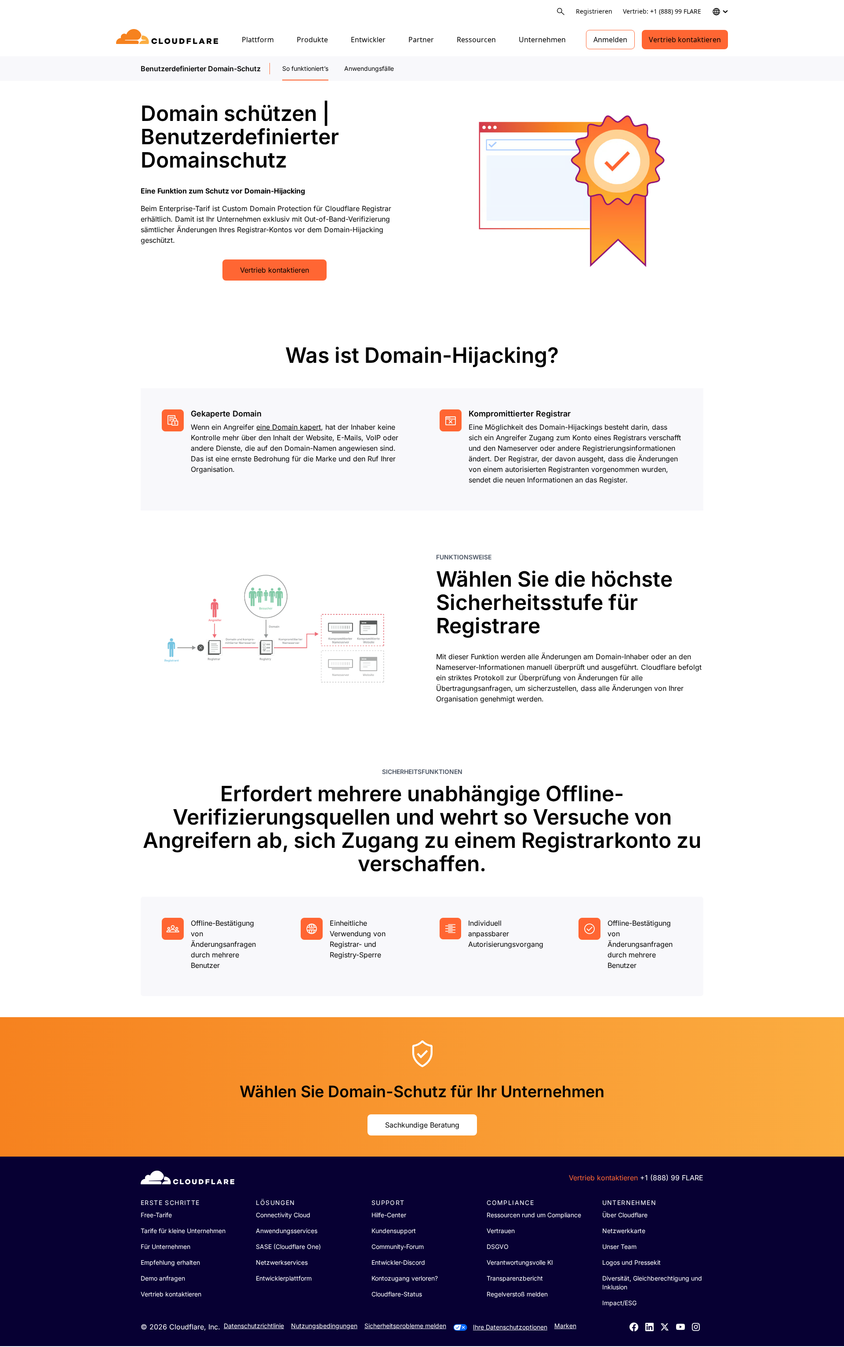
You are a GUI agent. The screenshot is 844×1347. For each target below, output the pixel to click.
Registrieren (594, 11)
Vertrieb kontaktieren (685, 39)
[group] (283, 447)
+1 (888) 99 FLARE (671, 1177)
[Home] (168, 39)
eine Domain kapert (288, 427)
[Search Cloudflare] (560, 11)
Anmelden (610, 39)
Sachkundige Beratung (422, 1125)
